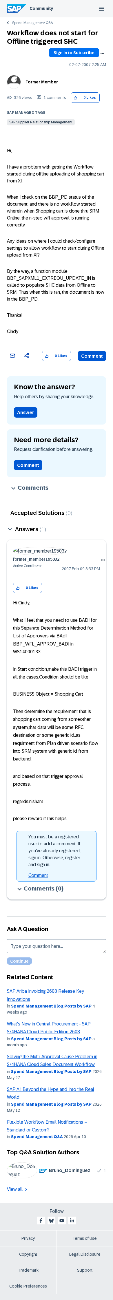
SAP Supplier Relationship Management (40, 122)
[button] (75, 98)
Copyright (28, 1254)
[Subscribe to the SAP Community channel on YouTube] (61, 1220)
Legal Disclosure (85, 1254)
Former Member (41, 82)
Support (85, 1270)
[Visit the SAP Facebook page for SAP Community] (41, 1220)
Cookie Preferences (28, 1286)
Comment (92, 356)
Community (41, 8)
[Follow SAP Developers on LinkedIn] (72, 1220)
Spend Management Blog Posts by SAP (51, 1006)
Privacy (28, 1238)
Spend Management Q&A (32, 23)
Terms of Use (85, 1238)
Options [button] (102, 53)
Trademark (28, 1270)
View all (15, 1189)
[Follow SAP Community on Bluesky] (51, 1220)
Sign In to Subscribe (74, 52)
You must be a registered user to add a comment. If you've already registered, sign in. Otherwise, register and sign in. (54, 850)
